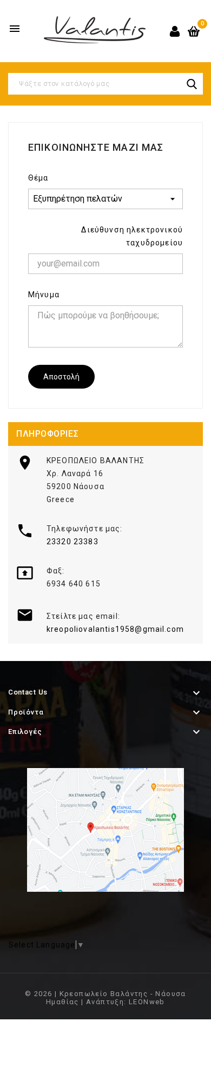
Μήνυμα (44, 294)
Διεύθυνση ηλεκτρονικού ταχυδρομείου (132, 236)
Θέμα (38, 177)
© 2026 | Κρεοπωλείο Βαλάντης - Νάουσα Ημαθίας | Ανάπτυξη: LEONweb (105, 998)
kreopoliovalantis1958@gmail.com (115, 629)
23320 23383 (72, 541)
